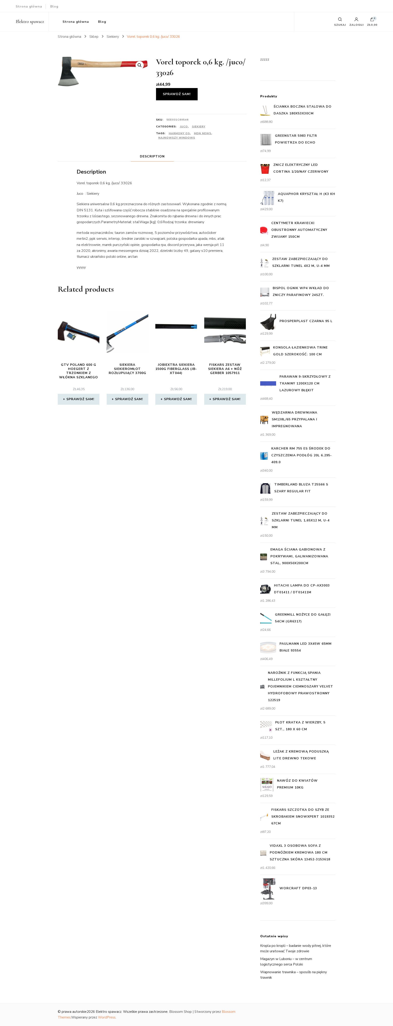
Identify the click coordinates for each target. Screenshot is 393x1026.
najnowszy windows (176, 137)
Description (152, 156)
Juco (184, 126)
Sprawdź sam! (177, 94)
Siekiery (198, 126)
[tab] (152, 156)
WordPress (107, 1017)
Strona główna (29, 6)
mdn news (202, 133)
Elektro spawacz (30, 21)
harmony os (179, 133)
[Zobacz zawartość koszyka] (372, 20)
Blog (54, 6)
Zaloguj (356, 24)
